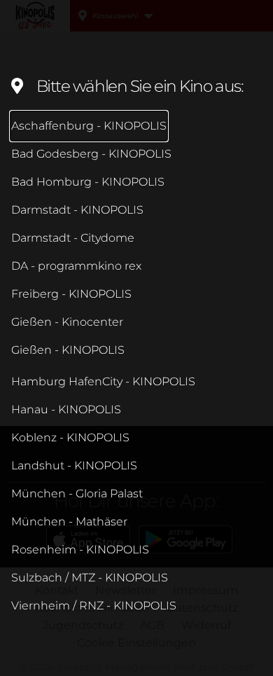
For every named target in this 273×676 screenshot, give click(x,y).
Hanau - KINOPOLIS (66, 409)
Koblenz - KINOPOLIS (70, 437)
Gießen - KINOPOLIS (68, 350)
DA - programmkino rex (76, 266)
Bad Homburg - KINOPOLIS (87, 181)
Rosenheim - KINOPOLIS (80, 549)
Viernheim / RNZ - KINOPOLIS (93, 605)
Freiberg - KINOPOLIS (71, 294)
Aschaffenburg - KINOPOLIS (89, 125)
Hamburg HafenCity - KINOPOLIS (103, 381)
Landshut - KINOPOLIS (74, 465)
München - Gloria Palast (77, 493)
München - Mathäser (69, 521)
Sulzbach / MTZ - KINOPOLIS (89, 577)
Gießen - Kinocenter (67, 322)
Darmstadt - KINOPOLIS (77, 209)
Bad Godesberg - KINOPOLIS (91, 153)
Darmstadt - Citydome (72, 237)
